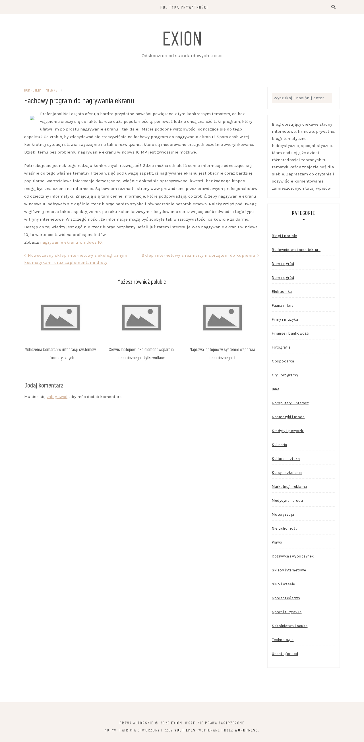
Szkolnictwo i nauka (290, 626)
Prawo (277, 542)
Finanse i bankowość (290, 333)
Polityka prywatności (184, 7)
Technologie (283, 640)
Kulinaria (279, 445)
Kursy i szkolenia (287, 473)
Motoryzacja (283, 514)
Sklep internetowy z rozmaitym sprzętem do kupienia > (200, 255)
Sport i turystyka (287, 612)
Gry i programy (285, 375)
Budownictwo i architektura (296, 250)
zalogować (57, 396)
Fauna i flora (283, 305)
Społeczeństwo (286, 598)
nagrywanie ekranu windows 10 (71, 242)
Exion (182, 37)
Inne (275, 389)
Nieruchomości (285, 528)
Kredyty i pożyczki (288, 431)
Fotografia (281, 347)
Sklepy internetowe (289, 570)
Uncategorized (285, 654)
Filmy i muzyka (285, 319)
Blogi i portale (284, 236)
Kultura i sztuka (286, 459)
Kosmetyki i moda (288, 417)
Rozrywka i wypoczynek (293, 556)
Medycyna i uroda (287, 500)
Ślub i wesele (283, 584)
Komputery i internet (41, 90)
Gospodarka (283, 361)
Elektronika (282, 291)
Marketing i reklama (289, 486)
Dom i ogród (283, 264)
